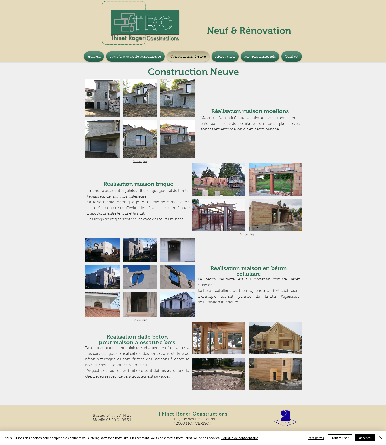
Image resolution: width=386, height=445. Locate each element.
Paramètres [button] (316, 438)
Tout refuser (340, 438)
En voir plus (140, 161)
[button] (102, 98)
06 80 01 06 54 (118, 420)
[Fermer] (380, 437)
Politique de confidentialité (239, 438)
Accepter (365, 438)
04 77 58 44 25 (118, 416)
